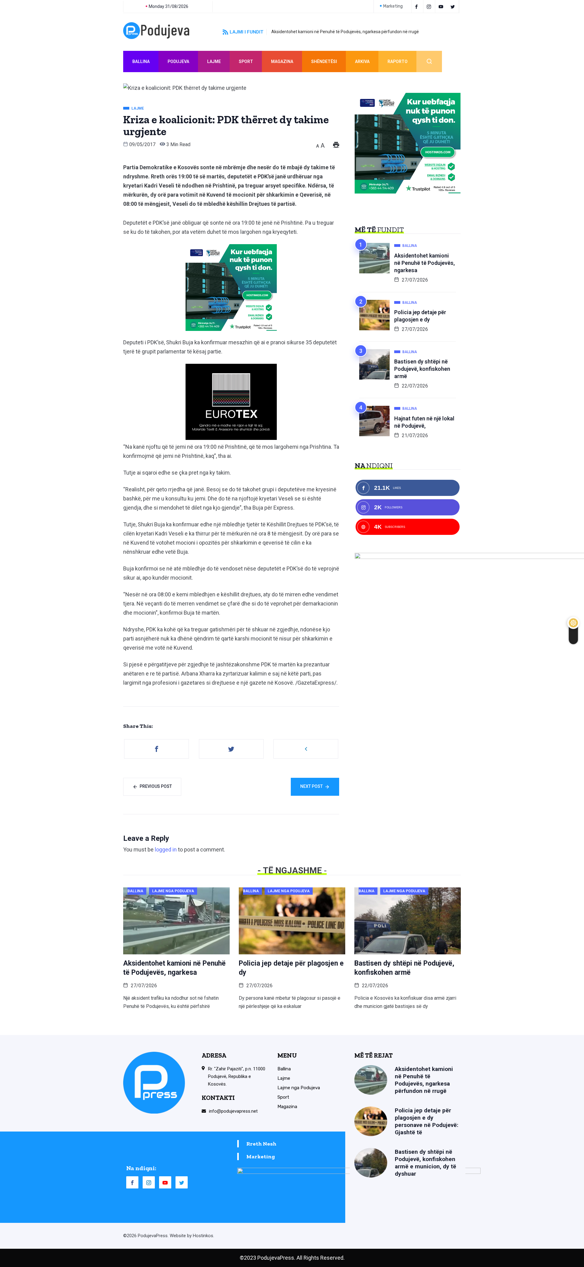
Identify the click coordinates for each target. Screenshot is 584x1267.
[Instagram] (149, 1182)
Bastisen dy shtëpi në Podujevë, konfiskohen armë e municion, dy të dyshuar (425, 1162)
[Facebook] (417, 6)
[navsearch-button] (429, 61)
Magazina (282, 61)
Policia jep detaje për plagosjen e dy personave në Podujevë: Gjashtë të (426, 1121)
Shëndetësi (324, 61)
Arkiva (362, 61)
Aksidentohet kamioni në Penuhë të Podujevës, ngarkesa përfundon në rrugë (345, 31)
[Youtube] (441, 6)
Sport (246, 61)
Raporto (398, 61)
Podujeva (178, 61)
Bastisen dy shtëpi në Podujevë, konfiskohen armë (422, 368)
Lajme (214, 61)
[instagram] (430, 6)
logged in (166, 849)
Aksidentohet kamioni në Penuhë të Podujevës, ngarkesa (424, 262)
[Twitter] (453, 6)
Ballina (141, 61)
